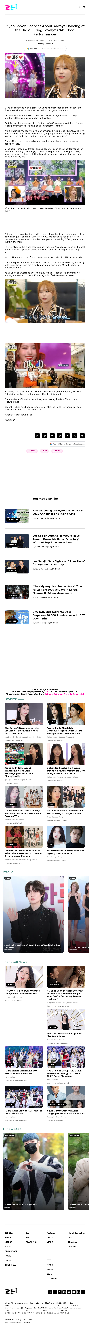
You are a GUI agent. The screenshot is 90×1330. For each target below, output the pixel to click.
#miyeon (8, 997)
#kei (54, 777)
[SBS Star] (11, 1291)
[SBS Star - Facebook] (55, 1292)
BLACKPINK (31, 1242)
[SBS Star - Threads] (83, 1292)
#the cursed (23, 737)
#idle (13, 997)
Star (28, 1233)
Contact (72, 1247)
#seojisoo (8, 737)
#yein (49, 817)
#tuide (7, 1077)
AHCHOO (56, 451)
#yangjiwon (51, 1002)
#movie (31, 737)
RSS (70, 1237)
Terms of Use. (9, 1320)
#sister (55, 737)
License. (31, 1320)
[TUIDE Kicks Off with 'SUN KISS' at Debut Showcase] (24, 1097)
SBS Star (9, 1233)
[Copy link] (37, 435)
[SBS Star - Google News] (78, 1292)
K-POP (8, 1247)
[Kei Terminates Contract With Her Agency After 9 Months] (66, 837)
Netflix (50, 1265)
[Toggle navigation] (83, 7)
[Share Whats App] (44, 435)
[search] (79, 8)
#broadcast (70, 737)
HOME (8, 1237)
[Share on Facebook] (67, 435)
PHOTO (50, 1237)
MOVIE (8, 1256)
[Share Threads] (59, 435)
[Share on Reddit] (82, 435)
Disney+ (51, 1274)
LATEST (8, 1242)
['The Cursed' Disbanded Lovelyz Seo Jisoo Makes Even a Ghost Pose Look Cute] (24, 714)
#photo (38, 737)
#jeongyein (8, 780)
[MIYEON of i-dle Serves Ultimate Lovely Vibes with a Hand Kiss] (24, 977)
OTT (49, 1260)
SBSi (47, 692)
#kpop (23, 780)
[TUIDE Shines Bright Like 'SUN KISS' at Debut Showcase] (24, 1057)
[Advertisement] (45, 220)
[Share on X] (74, 435)
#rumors (22, 860)
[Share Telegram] (52, 435)
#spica (58, 1002)
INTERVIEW (10, 1265)
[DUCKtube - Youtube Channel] (74, 1292)
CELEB (8, 1260)
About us (72, 1242)
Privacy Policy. (21, 1320)
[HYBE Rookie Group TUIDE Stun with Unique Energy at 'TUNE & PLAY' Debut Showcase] (66, 1057)
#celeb (75, 1002)
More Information (76, 1233)
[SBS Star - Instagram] (50, 1292)
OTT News (52, 1278)
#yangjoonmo (67, 1002)
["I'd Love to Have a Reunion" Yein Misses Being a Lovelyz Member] (66, 797)
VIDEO (50, 1242)
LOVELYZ (32, 451)
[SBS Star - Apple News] (69, 1292)
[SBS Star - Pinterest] (64, 1292)
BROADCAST (11, 1251)
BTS (27, 1237)
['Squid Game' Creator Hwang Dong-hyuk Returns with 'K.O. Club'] (66, 1097)
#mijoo (49, 737)
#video (28, 780)
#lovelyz (15, 737)
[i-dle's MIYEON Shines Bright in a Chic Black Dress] (66, 1020)
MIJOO (44, 451)
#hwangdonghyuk (53, 1117)
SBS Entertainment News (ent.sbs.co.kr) (64, 694)
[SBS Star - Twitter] (60, 1292)
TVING (50, 1269)
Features (51, 1233)
